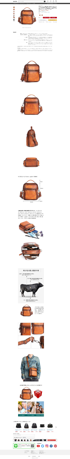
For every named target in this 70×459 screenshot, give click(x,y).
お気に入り (51, 1)
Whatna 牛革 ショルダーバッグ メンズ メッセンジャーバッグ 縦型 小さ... (18, 430)
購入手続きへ (54, 17)
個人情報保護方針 (34, 456)
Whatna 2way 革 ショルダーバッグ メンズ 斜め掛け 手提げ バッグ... (26, 430)
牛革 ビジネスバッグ (29, 3)
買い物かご (48, 1)
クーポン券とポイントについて (34, 453)
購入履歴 (56, 1)
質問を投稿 (24, 437)
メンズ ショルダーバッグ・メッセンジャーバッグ (22, 4)
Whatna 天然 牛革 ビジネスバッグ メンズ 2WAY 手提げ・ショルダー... (50, 430)
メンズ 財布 (33, 3)
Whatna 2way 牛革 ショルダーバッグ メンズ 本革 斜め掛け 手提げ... (34, 430)
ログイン (55, 3)
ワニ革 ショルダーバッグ (23, 3)
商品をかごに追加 (46, 17)
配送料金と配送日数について (42, 452)
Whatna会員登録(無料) (50, 3)
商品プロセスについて (33, 452)
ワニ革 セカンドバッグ (16, 3)
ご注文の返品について (43, 11)
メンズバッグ (14, 4)
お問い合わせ (25, 452)
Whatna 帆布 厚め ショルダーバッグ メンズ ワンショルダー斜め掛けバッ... (42, 430)
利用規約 (29, 456)
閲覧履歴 (53, 1)
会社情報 (39, 456)
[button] (14, 5)
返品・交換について (41, 453)
